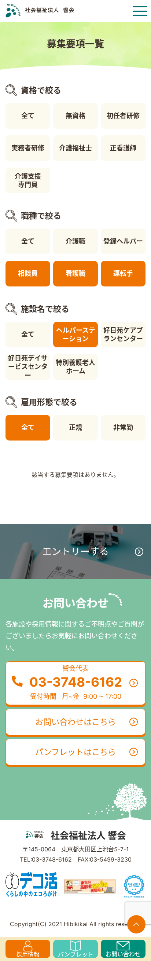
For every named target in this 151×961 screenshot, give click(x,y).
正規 (75, 427)
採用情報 (28, 954)
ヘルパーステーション (75, 334)
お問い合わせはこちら (75, 722)
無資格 (75, 116)
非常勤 (123, 427)
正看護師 (123, 148)
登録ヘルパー (123, 241)
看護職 (75, 273)
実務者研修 (27, 148)
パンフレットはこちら (75, 752)
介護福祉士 (75, 148)
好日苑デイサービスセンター (28, 366)
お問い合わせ (123, 954)
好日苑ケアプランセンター (123, 334)
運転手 (123, 273)
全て (27, 116)
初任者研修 (123, 116)
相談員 (28, 273)
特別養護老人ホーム (75, 367)
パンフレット (75, 954)
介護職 (75, 241)
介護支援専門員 (28, 180)
